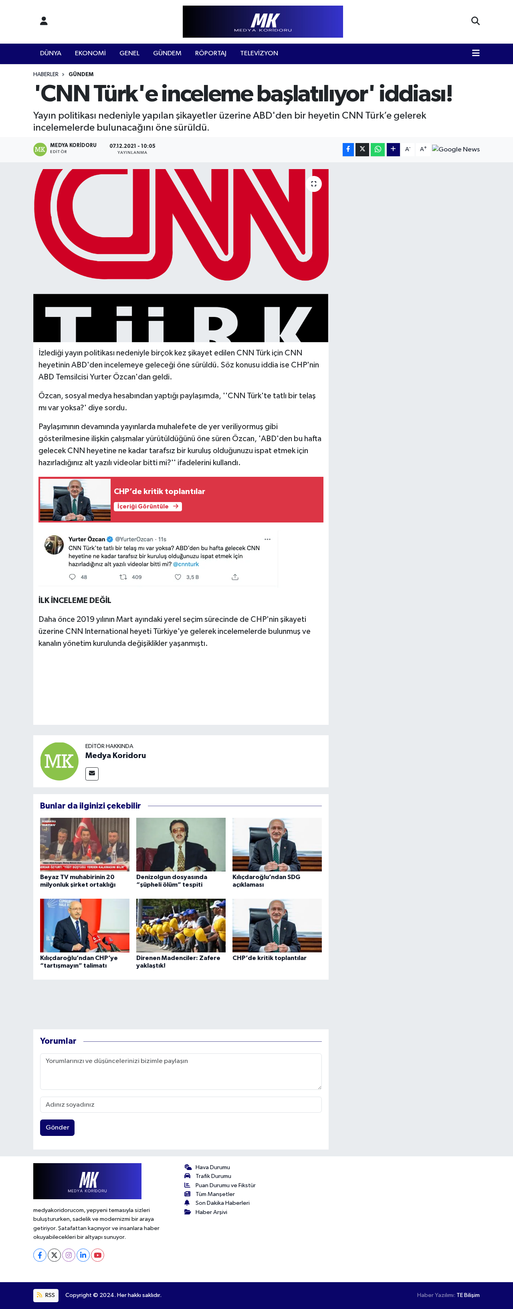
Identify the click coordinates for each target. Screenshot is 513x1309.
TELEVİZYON (259, 53)
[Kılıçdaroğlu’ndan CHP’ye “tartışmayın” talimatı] (84, 925)
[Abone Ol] (456, 149)
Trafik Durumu (213, 1176)
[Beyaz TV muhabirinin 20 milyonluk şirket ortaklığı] (84, 844)
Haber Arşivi (211, 1212)
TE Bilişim (468, 1295)
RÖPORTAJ (210, 53)
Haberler (46, 74)
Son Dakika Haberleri (223, 1203)
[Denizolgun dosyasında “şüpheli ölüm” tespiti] (181, 844)
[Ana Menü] (476, 53)
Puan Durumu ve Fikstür (226, 1185)
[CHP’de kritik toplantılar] (277, 925)
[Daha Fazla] (393, 149)
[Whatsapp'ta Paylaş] (378, 149)
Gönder (57, 1127)
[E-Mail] (92, 774)
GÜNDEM (167, 53)
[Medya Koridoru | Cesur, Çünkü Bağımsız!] (263, 22)
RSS (49, 1295)
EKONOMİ (90, 53)
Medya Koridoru (115, 756)
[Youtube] (97, 1255)
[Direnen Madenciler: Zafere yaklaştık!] (181, 925)
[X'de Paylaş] (362, 149)
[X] (54, 1255)
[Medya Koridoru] (59, 761)
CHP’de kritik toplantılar (269, 958)
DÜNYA (50, 53)
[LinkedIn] (83, 1255)
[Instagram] (68, 1255)
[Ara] (475, 21)
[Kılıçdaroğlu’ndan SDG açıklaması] (277, 844)
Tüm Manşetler (215, 1194)
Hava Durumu (213, 1167)
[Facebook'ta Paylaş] (348, 149)
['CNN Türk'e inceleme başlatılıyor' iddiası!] (181, 255)
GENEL (129, 53)
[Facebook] (39, 1255)
